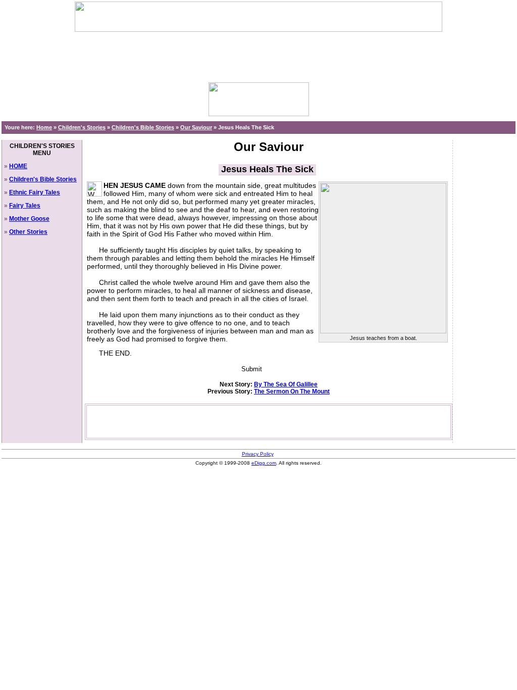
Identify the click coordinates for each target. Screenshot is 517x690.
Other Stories (28, 231)
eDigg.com (263, 463)
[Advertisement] (258, 54)
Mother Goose (29, 218)
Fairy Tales (24, 205)
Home (44, 127)
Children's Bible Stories (143, 127)
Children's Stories (82, 127)
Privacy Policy (258, 454)
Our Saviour (196, 127)
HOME (18, 166)
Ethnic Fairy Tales (34, 192)
